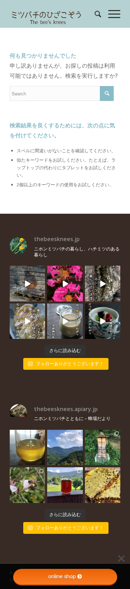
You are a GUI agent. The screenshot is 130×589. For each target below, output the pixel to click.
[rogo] (54, 14)
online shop (62, 576)
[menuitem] (94, 14)
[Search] (94, 14)
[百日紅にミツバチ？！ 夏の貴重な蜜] (65, 283)
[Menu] (110, 14)
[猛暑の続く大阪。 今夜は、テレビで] (102, 283)
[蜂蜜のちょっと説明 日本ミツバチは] (102, 485)
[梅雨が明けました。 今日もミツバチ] (102, 321)
